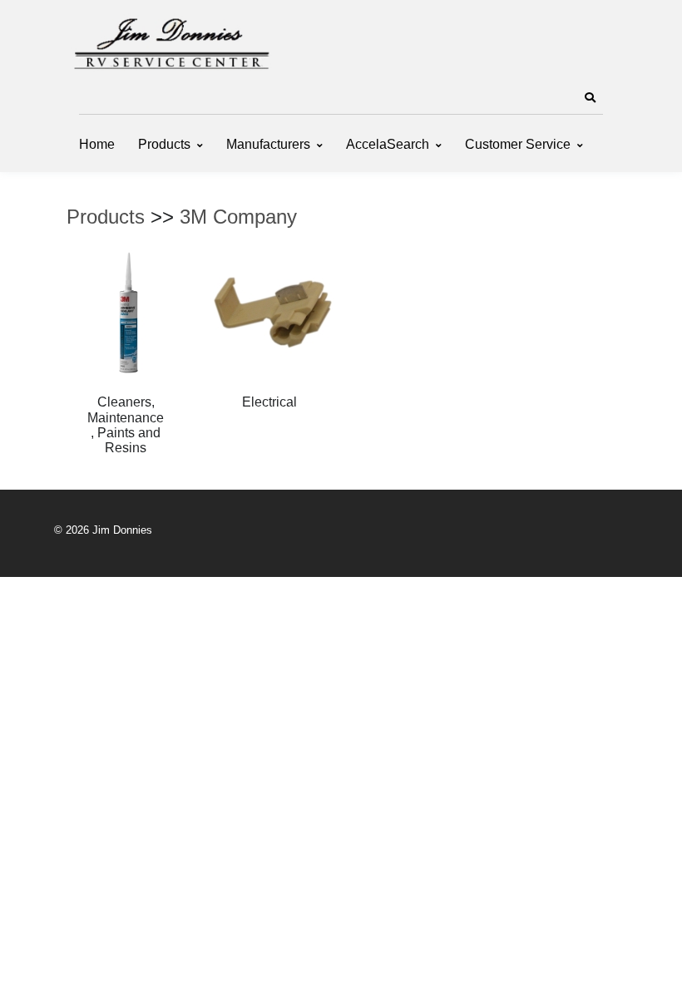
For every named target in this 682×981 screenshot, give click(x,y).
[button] (589, 98)
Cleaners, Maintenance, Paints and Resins (125, 425)
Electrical (269, 402)
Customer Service (518, 144)
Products (164, 144)
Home (97, 144)
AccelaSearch (387, 144)
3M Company (238, 216)
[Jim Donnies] (170, 39)
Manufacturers (268, 144)
